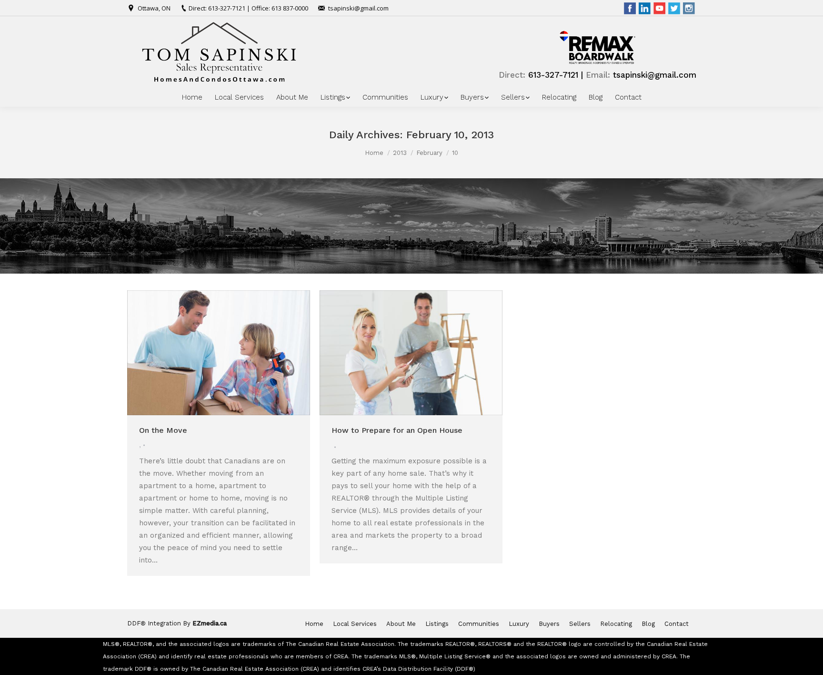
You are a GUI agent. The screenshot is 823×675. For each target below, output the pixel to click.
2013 (400, 152)
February (429, 152)
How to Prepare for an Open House (396, 430)
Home (374, 152)
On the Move (163, 430)
